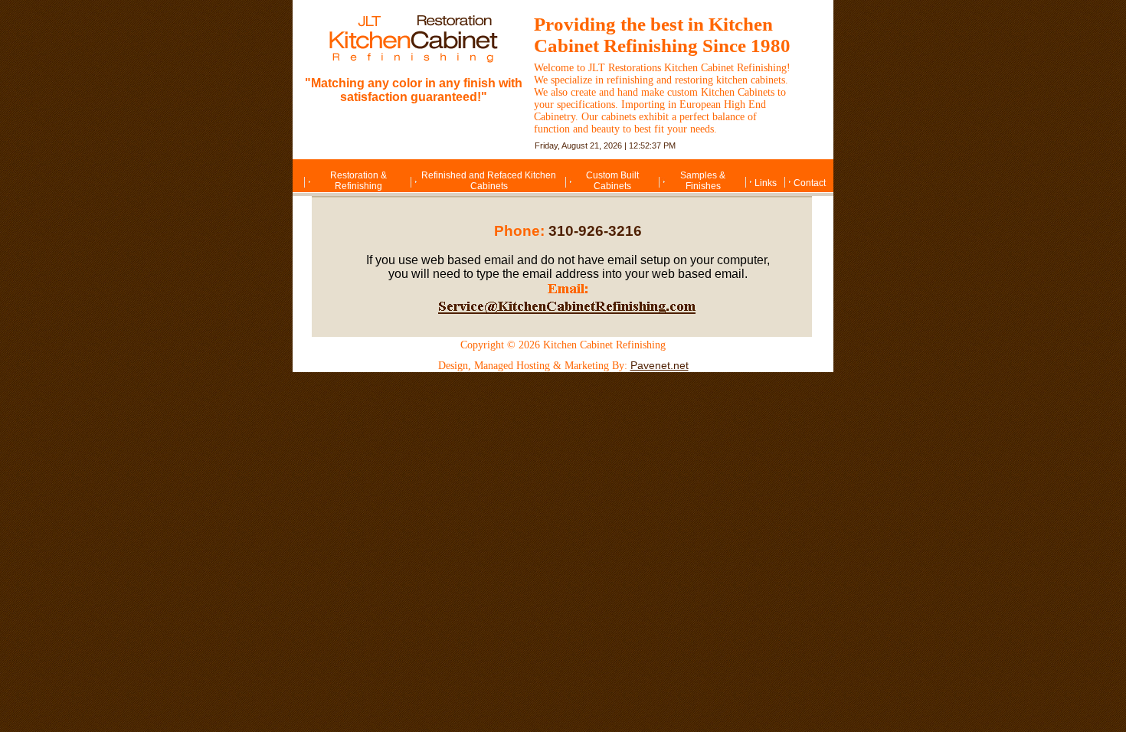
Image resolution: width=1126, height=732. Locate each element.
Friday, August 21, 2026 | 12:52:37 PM (605, 145)
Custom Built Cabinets (612, 180)
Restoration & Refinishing (358, 180)
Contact (810, 183)
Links (765, 183)
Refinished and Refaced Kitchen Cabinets (488, 180)
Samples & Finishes (702, 180)
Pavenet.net (659, 365)
